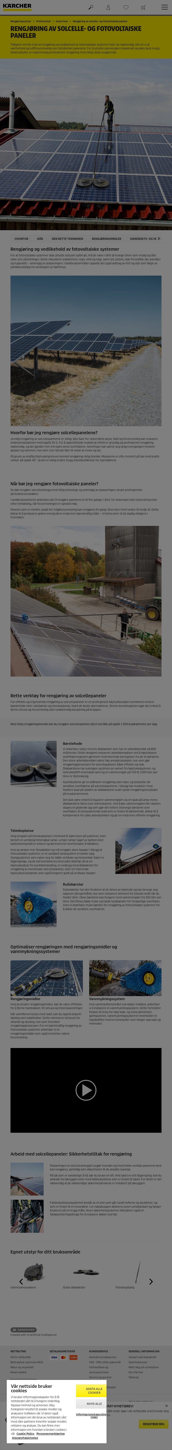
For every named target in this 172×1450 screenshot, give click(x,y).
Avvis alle (94, 1404)
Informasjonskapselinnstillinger (94, 1416)
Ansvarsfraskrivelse (25, 1438)
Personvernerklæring (50, 1434)
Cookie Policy (25, 1434)
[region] (57, 1411)
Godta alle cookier (94, 1391)
